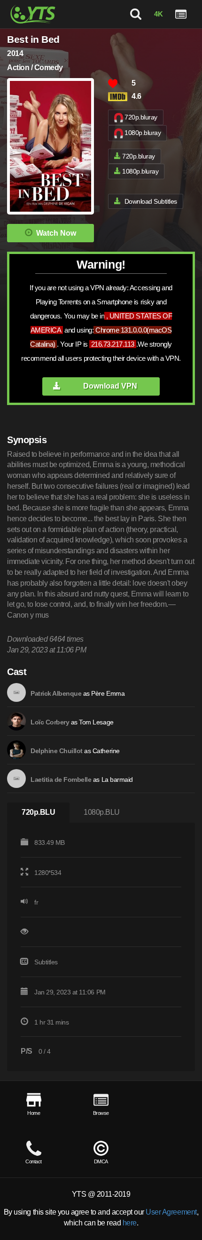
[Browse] (181, 14)
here (130, 1223)
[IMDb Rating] (120, 96)
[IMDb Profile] (16, 692)
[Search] (136, 14)
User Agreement (171, 1212)
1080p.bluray (142, 132)
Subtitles (46, 962)
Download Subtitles (150, 201)
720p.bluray (140, 117)
